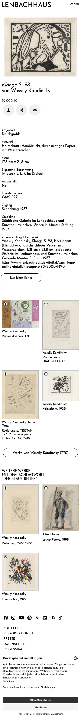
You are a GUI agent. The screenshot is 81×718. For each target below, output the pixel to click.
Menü (74, 4)
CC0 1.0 (11, 101)
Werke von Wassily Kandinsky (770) (40, 452)
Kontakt (11, 628)
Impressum (13, 649)
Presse (9, 638)
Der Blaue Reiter (21, 278)
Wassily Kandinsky (30, 90)
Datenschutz (15, 644)
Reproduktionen (18, 633)
